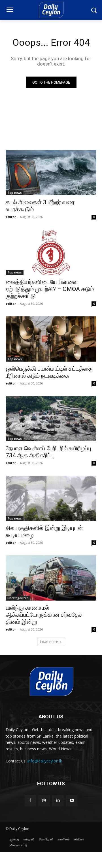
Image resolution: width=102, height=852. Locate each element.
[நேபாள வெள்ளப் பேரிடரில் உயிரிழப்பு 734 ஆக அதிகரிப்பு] (51, 418)
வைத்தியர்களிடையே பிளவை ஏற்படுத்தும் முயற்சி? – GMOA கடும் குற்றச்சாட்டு (50, 289)
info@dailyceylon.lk (44, 761)
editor (11, 217)
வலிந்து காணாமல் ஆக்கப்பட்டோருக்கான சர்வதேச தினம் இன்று (44, 614)
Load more (49, 641)
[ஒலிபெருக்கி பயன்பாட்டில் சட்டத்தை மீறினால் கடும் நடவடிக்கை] (51, 339)
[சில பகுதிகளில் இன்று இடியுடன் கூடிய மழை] (51, 498)
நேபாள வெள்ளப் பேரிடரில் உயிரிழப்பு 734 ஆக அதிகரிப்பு (48, 452)
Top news (14, 193)
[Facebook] (30, 800)
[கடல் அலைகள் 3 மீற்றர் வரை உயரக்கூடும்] (51, 172)
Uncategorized (18, 598)
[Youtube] (71, 800)
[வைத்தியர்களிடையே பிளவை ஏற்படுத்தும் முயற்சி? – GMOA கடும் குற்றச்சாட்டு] (51, 252)
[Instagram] (44, 800)
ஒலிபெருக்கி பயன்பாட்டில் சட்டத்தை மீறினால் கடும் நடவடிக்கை (49, 372)
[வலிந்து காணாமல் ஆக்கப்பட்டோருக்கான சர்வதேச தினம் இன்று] (51, 578)
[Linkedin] (57, 800)
